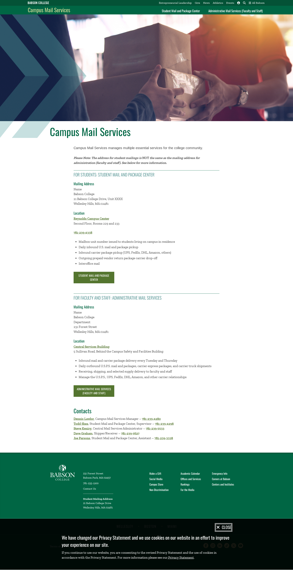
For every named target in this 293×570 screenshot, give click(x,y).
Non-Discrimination (159, 490)
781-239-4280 (151, 419)
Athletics (218, 2)
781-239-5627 (130, 433)
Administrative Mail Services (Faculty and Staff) (235, 10)
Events (230, 2)
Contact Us (89, 488)
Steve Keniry (83, 428)
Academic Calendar (190, 473)
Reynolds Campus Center (91, 219)
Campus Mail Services (49, 10)
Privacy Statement (181, 557)
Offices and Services (191, 479)
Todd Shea (81, 424)
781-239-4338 (83, 232)
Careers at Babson (221, 479)
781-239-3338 (163, 438)
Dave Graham (83, 433)
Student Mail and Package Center (181, 10)
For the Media (187, 490)
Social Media (155, 479)
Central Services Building (92, 347)
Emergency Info (219, 473)
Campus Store (156, 484)
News (206, 2)
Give (197, 2)
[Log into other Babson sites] (239, 3)
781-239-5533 (155, 428)
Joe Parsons (82, 438)
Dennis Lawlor (84, 419)
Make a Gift (155, 473)
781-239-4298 (164, 424)
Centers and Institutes (223, 484)
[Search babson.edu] (244, 3)
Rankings (185, 484)
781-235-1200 (91, 483)
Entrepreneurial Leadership (175, 2)
